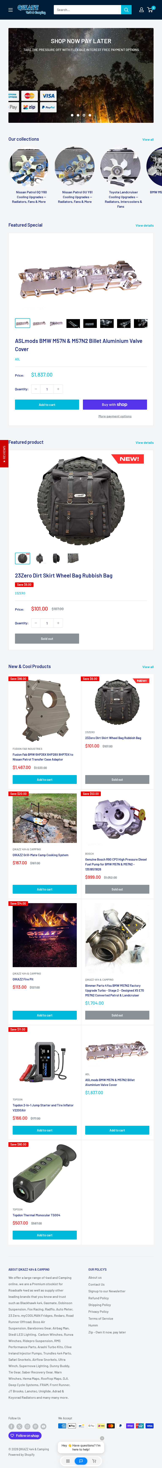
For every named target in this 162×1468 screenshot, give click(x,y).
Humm (93, 1325)
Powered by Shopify (21, 1454)
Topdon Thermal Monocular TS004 (36, 1215)
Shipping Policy (99, 1305)
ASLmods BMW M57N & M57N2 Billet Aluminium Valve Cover (110, 1082)
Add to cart (47, 404)
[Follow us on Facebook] (11, 1426)
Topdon (18, 1099)
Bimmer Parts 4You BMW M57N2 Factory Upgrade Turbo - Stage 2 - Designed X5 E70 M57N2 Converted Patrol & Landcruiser (114, 990)
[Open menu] (10, 10)
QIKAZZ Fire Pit (23, 979)
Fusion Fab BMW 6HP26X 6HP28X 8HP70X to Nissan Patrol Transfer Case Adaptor (43, 757)
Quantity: (22, 389)
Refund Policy (98, 1298)
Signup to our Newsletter (107, 1291)
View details (145, 225)
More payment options (115, 416)
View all (148, 139)
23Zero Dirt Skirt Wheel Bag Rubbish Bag (63, 575)
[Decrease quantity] (35, 389)
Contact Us (96, 1284)
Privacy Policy (98, 1311)
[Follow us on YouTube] (43, 1426)
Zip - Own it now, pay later (107, 1332)
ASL (17, 359)
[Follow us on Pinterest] (35, 1426)
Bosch (89, 853)
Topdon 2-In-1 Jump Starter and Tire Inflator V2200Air (43, 1107)
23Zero (20, 593)
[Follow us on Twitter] (19, 1426)
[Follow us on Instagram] (27, 1426)
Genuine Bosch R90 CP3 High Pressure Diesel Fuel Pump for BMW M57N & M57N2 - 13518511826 (116, 864)
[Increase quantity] (58, 389)
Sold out (47, 638)
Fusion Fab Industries (27, 748)
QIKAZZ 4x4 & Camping (27, 849)
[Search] (126, 9)
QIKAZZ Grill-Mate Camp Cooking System (40, 855)
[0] (150, 9)
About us (95, 1277)
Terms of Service (100, 1318)
